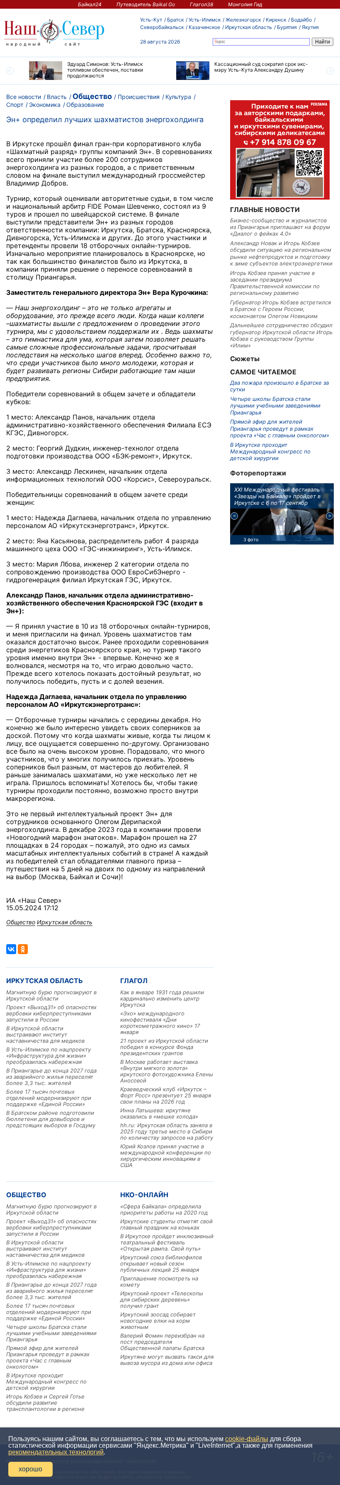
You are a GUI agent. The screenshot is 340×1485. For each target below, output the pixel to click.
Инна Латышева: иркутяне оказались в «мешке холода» (159, 1113)
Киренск (276, 20)
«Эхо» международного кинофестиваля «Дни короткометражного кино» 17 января (160, 1022)
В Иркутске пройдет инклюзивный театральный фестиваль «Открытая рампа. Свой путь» (167, 1242)
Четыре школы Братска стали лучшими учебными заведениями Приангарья (51, 1333)
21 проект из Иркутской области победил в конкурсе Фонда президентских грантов (164, 1046)
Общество (92, 96)
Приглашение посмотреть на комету (159, 1281)
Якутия (310, 27)
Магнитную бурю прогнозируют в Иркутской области (51, 995)
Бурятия (287, 27)
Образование (85, 104)
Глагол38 (201, 4)
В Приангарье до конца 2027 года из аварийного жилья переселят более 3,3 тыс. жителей (51, 1076)
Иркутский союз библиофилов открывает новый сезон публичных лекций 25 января (161, 1263)
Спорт (14, 104)
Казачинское (204, 27)
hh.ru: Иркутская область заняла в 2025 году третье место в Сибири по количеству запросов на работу (166, 1131)
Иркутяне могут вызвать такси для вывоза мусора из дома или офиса (167, 1359)
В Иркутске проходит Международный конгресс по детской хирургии (46, 1381)
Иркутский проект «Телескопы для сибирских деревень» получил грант (161, 1299)
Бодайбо (301, 20)
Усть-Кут (151, 20)
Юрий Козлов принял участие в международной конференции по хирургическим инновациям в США (165, 1155)
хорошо (30, 1469)
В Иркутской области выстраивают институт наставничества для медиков (45, 1034)
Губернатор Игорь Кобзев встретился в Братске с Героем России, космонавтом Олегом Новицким (280, 309)
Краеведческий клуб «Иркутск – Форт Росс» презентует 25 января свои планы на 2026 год (165, 1095)
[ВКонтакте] (11, 949)
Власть (57, 96)
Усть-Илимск (205, 20)
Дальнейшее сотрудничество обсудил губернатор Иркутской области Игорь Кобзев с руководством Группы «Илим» (281, 335)
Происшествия (139, 96)
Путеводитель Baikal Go (146, 4)
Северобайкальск (162, 27)
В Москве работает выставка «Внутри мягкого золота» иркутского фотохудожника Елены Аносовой (166, 1071)
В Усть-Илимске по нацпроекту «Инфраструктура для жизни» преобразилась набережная (48, 1055)
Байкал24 (90, 4)
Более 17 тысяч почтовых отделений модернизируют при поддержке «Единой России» (48, 1097)
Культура (178, 96)
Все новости (23, 96)
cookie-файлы (246, 1438)
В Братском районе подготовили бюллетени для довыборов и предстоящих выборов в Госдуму (50, 1118)
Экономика (45, 104)
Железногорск (243, 20)
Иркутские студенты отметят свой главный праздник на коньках (166, 1224)
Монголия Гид (245, 4)
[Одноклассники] (23, 949)
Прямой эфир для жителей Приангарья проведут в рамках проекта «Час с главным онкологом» (48, 1357)
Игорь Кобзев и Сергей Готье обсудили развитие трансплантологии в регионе (45, 1402)
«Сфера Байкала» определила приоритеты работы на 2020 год (164, 1209)
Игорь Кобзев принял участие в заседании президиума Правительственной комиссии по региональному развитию (275, 283)
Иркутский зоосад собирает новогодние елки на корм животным (158, 1320)
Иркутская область (248, 27)
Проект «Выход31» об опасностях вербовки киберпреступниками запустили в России (51, 1013)
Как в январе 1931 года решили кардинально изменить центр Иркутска (162, 998)
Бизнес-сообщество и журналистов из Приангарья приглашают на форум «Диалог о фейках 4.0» (280, 227)
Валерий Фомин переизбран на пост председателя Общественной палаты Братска (162, 1341)
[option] (96, 70)
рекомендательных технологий (56, 1452)
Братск (175, 20)
